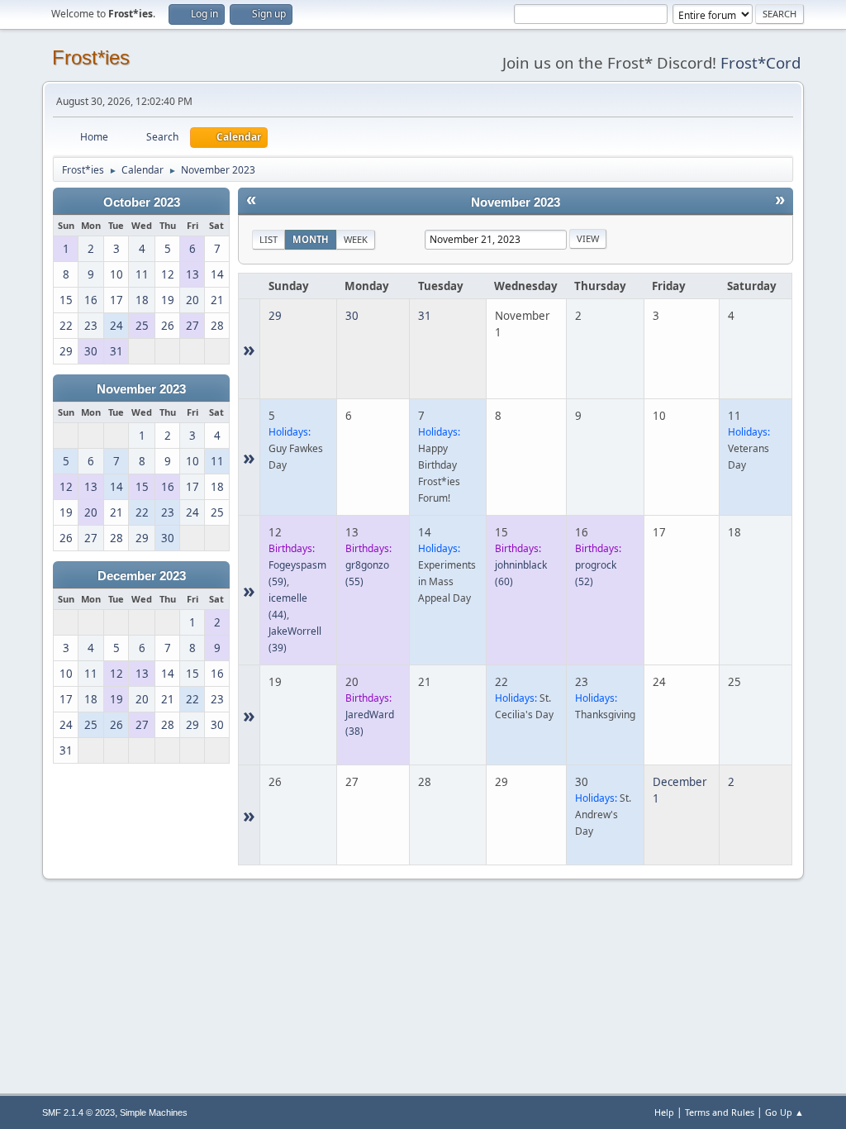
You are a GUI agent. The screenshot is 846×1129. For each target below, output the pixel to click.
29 (275, 315)
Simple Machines (154, 1112)
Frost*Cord (760, 62)
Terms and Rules (719, 1112)
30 (352, 315)
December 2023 (141, 576)
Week (356, 239)
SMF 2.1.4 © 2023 (78, 1112)
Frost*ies (91, 57)
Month (310, 239)
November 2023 (141, 389)
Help (664, 1112)
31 (424, 315)
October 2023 (141, 202)
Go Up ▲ (784, 1112)
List (268, 239)
